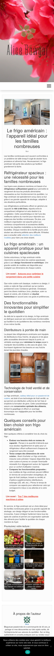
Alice (27, 624)
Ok (27, 652)
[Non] (50, 646)
